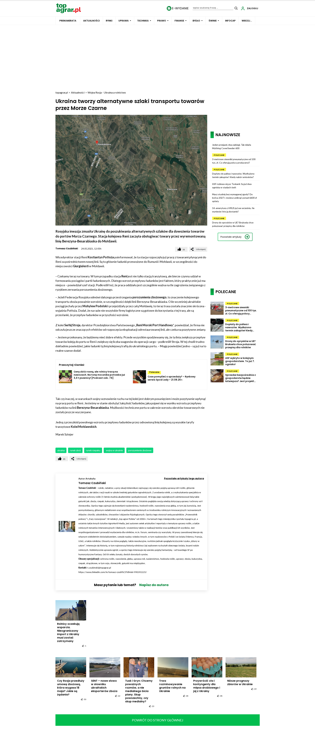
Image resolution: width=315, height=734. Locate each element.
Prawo (161, 20)
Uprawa (123, 20)
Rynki (109, 20)
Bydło (196, 20)
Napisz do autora (153, 585)
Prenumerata (67, 20)
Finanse (179, 20)
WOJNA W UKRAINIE (114, 450)
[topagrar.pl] (68, 8)
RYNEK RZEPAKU (93, 450)
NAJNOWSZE (227, 134)
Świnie (213, 20)
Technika (143, 20)
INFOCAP (230, 20)
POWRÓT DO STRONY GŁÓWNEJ (157, 720)
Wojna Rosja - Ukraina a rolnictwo (107, 92)
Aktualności (91, 20)
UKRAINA (61, 450)
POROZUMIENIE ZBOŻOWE (139, 450)
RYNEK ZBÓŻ (75, 450)
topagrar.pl (61, 92)
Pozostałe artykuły (231, 236)
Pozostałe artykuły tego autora (184, 478)
